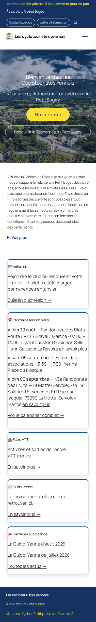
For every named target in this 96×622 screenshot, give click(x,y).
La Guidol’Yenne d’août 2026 (36, 544)
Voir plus (19, 237)
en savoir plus (73, 349)
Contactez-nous (20, 22)
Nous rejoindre (48, 114)
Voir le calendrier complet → (36, 415)
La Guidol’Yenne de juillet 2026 (39, 555)
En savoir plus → (24, 467)
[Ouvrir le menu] (84, 36)
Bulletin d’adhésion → (30, 300)
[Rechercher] (75, 22)
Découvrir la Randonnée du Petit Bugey (48, 132)
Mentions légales (18, 613)
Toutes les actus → (27, 566)
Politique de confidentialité (53, 613)
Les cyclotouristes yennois (40, 36)
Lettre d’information (53, 22)
